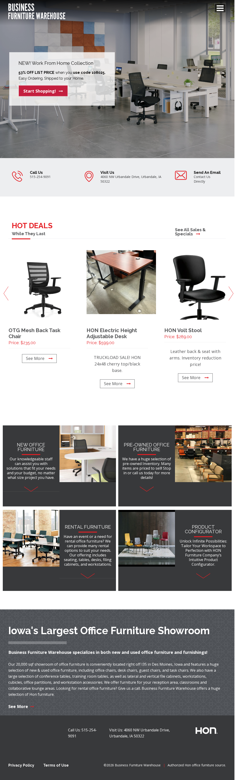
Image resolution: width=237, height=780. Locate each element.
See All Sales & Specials (190, 231)
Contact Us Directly (202, 179)
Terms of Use (56, 765)
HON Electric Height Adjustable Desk (112, 336)
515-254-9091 (40, 177)
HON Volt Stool (183, 333)
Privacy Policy (21, 765)
